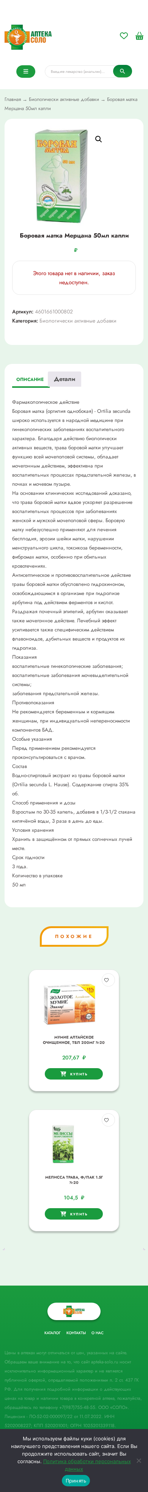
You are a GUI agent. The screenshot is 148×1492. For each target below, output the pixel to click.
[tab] (30, 380)
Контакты (76, 1333)
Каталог (52, 1333)
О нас (97, 1333)
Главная (13, 99)
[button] (98, 139)
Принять (76, 1481)
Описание (30, 379)
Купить (79, 1074)
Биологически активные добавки (64, 99)
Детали (64, 379)
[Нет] (138, 1460)
